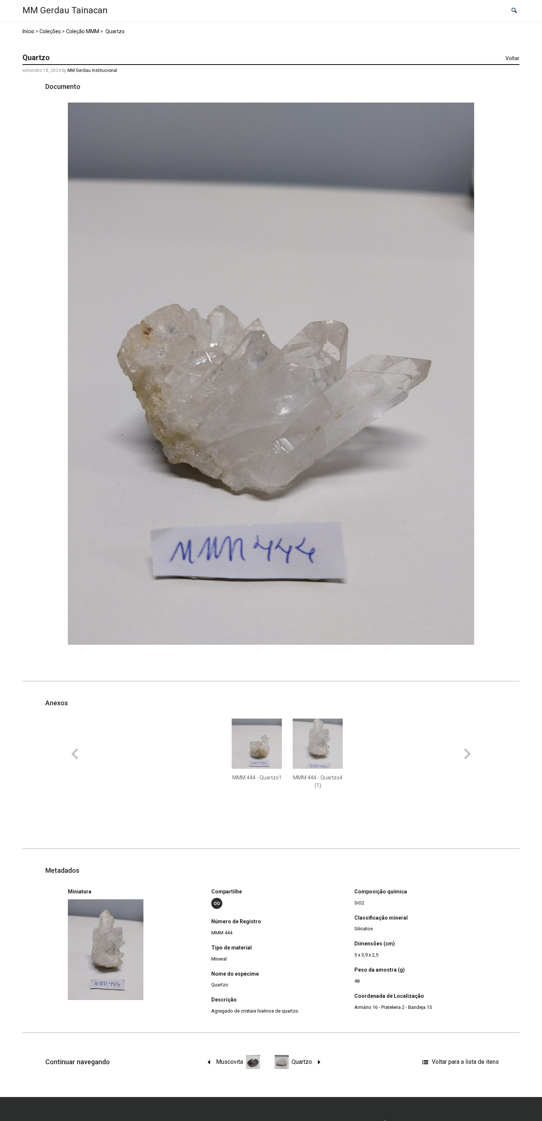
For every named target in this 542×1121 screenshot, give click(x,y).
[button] (514, 11)
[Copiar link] (216, 903)
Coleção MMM (82, 31)
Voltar (512, 58)
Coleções (50, 31)
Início (28, 31)
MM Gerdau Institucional (92, 70)
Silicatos (363, 928)
